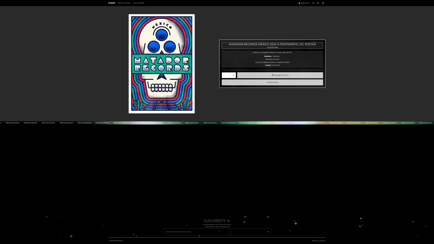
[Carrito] (323, 3)
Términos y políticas (319, 241)
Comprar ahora (272, 82)
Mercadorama (118, 241)
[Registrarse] (267, 231)
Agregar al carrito (281, 75)
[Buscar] (313, 3)
